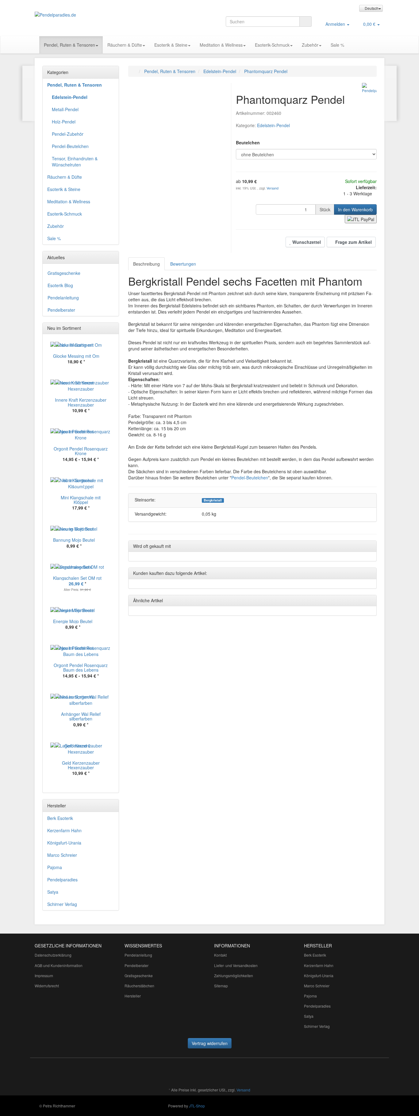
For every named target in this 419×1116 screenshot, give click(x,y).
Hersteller (133, 995)
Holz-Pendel (63, 122)
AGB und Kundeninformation (59, 965)
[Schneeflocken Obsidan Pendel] (28, 93)
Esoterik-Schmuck (272, 45)
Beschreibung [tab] (146, 264)
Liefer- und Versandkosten (236, 965)
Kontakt (220, 955)
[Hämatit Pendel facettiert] (390, 93)
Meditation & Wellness (221, 45)
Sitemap (221, 985)
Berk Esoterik (60, 818)
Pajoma (54, 867)
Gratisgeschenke (64, 273)
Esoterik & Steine (170, 45)
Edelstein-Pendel (273, 125)
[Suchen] (305, 21)
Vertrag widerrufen (210, 1043)
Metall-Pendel (65, 109)
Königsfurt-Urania (64, 843)
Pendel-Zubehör (67, 134)
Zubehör (310, 45)
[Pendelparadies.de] (90, 15)
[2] (361, 219)
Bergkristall (213, 500)
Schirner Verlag (62, 904)
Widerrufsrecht (47, 985)
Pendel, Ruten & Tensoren (69, 45)
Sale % (337, 45)
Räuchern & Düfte (124, 45)
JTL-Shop (197, 1105)
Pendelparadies (62, 879)
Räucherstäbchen (139, 985)
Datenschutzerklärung (53, 955)
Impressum (44, 975)
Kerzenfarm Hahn (64, 830)
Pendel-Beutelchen (249, 477)
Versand (273, 188)
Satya (52, 892)
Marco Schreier (62, 855)
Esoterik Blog (60, 285)
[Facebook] (162, 1072)
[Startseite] (134, 71)
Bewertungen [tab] (183, 264)
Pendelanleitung (63, 298)
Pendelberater (61, 310)
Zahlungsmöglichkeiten (233, 975)
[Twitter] (171, 1072)
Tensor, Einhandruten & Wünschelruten (75, 161)
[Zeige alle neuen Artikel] (112, 328)
